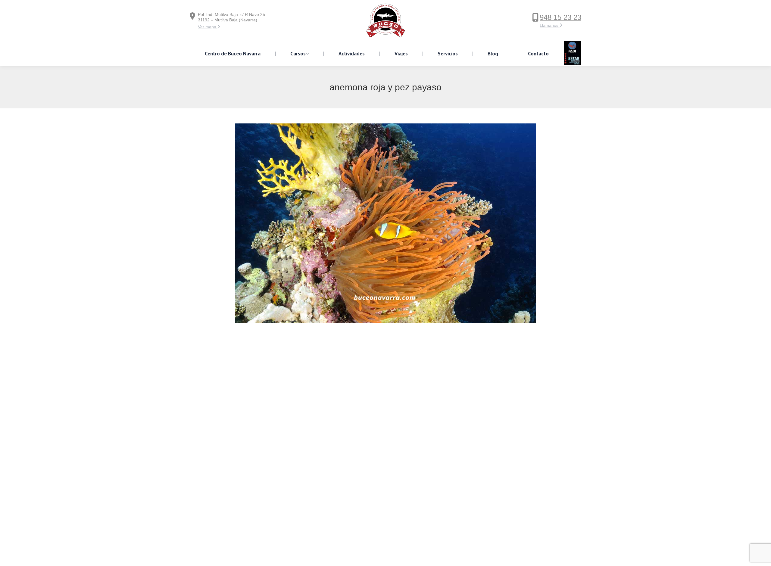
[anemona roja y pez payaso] (385, 223)
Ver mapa (207, 26)
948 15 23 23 (560, 17)
